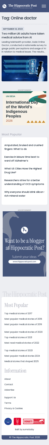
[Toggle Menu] (44, 6)
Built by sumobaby (24, 429)
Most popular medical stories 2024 (22, 356)
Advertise (9, 390)
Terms (7, 403)
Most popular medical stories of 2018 (23, 319)
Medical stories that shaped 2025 (21, 361)
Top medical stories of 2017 (18, 313)
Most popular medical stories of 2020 (23, 332)
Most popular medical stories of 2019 (23, 324)
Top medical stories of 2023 (18, 350)
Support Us (10, 397)
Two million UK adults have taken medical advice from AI (23, 35)
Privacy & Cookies (13, 408)
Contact (8, 384)
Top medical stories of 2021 (18, 337)
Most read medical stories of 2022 (21, 343)
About (7, 379)
